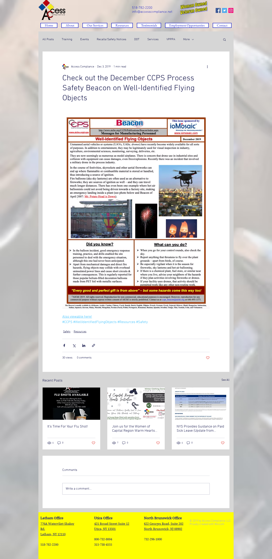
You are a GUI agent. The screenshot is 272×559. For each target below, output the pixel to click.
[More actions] (207, 66)
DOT (136, 39)
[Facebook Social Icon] (218, 10)
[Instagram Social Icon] (230, 10)
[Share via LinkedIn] (84, 345)
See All (225, 380)
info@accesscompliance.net (152, 12)
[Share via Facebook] (64, 345)
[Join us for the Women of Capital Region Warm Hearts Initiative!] (136, 404)
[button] (122, 25)
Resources (80, 331)
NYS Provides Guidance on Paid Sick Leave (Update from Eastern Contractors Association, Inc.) (200, 429)
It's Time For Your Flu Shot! (67, 427)
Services (153, 39)
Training (67, 39)
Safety (66, 331)
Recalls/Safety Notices (111, 39)
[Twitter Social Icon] (224, 10)
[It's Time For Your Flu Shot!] (71, 404)
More (186, 39)
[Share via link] (93, 345)
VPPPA (170, 39)
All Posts (48, 39)
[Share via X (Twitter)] (74, 345)
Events (84, 39)
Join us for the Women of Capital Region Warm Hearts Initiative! (133, 429)
